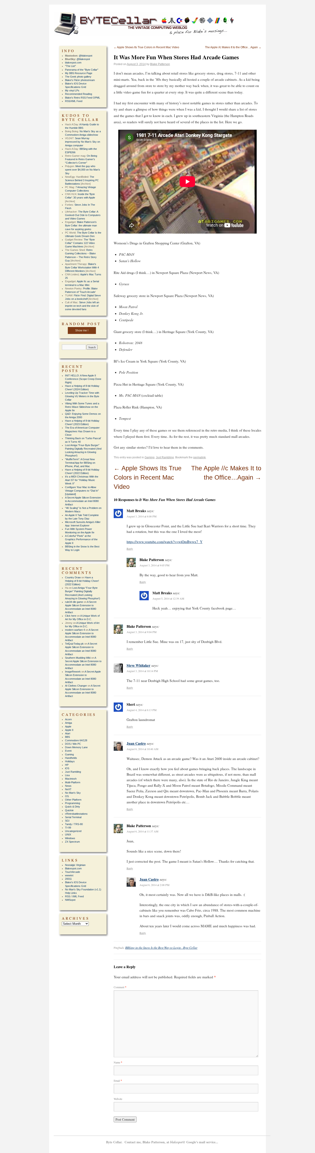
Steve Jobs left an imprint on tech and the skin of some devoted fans (82, 306)
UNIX (68, 834)
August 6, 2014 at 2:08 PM (154, 885)
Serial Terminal (73, 817)
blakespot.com (73, 62)
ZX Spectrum (72, 841)
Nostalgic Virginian (75, 865)
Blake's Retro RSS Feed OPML (82, 97)
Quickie (69, 810)
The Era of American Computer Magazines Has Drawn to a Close (82, 431)
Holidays (70, 761)
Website (118, 1099)
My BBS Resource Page (78, 73)
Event (68, 750)
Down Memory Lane (76, 747)
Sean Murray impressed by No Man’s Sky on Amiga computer (82, 142)
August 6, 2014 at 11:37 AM (142, 831)
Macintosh (71, 778)
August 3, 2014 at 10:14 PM (142, 671)
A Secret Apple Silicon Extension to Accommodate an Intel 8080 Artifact (83, 501)
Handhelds (71, 758)
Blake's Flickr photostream (80, 80)
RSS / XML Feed (74, 896)
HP (66, 764)
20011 (68, 878)
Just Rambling (165, 457)
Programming (72, 803)
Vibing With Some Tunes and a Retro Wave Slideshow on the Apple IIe (82, 407)
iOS (67, 768)
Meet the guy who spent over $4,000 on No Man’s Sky (82, 169)
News (68, 785)
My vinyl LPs (72, 90)
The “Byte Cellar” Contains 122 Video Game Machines (80, 243)
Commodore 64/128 (76, 740)
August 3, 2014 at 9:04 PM (142, 632)
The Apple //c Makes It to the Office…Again (233, 47)
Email (118, 1080)
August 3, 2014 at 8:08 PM (142, 516)
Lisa (67, 775)
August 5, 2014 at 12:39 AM (168, 598)
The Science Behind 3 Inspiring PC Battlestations (82, 180)
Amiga (68, 722)
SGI (67, 820)
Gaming (150, 457)
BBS (67, 737)
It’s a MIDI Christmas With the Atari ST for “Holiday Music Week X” (81, 480)
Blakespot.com (73, 868)
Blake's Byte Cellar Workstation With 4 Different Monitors (82, 267)
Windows (70, 838)
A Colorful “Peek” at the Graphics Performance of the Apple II (81, 539)
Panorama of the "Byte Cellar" (81, 69)
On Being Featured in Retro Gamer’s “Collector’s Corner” (81, 159)
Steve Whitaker (138, 665)
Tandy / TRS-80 (74, 824)
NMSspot (70, 899)
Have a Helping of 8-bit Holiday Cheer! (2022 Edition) (82, 581)
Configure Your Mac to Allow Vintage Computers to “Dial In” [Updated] (82, 490)
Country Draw (73, 577)
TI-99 (68, 827)
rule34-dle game (74, 602)
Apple (68, 726)
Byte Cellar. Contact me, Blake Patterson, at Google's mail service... (162, 1142)
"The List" (70, 66)
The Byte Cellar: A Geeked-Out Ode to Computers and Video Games (83, 215)
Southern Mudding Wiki (78, 657)
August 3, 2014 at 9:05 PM (154, 565)
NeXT (68, 789)
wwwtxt (69, 875)
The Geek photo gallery (78, 76)
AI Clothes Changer (76, 685)
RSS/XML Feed (73, 101)
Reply (130, 548)
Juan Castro (136, 743)
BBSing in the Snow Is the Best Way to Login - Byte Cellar (161, 948)
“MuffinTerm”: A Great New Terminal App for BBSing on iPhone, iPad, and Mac (80, 463)
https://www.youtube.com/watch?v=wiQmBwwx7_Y (164, 541)
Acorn (68, 719)
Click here (70, 615)
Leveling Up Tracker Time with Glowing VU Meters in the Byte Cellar (82, 396)
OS (67, 796)
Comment (120, 987)
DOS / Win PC (73, 743)
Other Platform (73, 799)
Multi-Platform (72, 782)
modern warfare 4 (75, 629)
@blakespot (85, 55)
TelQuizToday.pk (74, 643)
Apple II (69, 730)
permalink (199, 457)
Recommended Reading (78, 94)
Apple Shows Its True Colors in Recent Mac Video (146, 47)
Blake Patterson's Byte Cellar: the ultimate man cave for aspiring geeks (81, 225)
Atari (67, 733)
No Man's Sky (73, 792)
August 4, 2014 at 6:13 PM (142, 710)
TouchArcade (72, 872)
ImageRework (73, 671)
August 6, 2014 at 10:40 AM (142, 749)
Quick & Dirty (72, 806)
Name (118, 1062)
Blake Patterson (160, 64)
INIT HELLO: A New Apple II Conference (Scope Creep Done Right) (83, 379)
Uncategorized (73, 831)
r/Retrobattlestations (76, 813)
